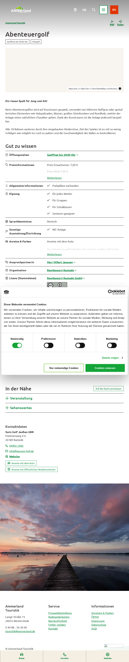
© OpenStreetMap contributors (103, 88)
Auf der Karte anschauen (108, 388)
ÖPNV (95, 616)
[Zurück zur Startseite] (21, 9)
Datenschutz (98, 624)
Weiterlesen (54, 177)
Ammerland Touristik (15, 22)
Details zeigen (110, 357)
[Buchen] (114, 9)
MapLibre (73, 88)
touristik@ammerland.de (20, 631)
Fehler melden (57, 624)
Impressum (98, 620)
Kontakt (53, 628)
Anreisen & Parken (102, 613)
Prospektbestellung (60, 613)
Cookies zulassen (105, 367)
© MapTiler (84, 88)
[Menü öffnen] (103, 9)
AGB (94, 628)
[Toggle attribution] (120, 89)
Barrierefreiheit (57, 620)
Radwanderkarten (59, 616)
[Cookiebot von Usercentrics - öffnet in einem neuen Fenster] (110, 292)
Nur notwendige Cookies (63, 367)
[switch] (48, 345)
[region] (64, 70)
